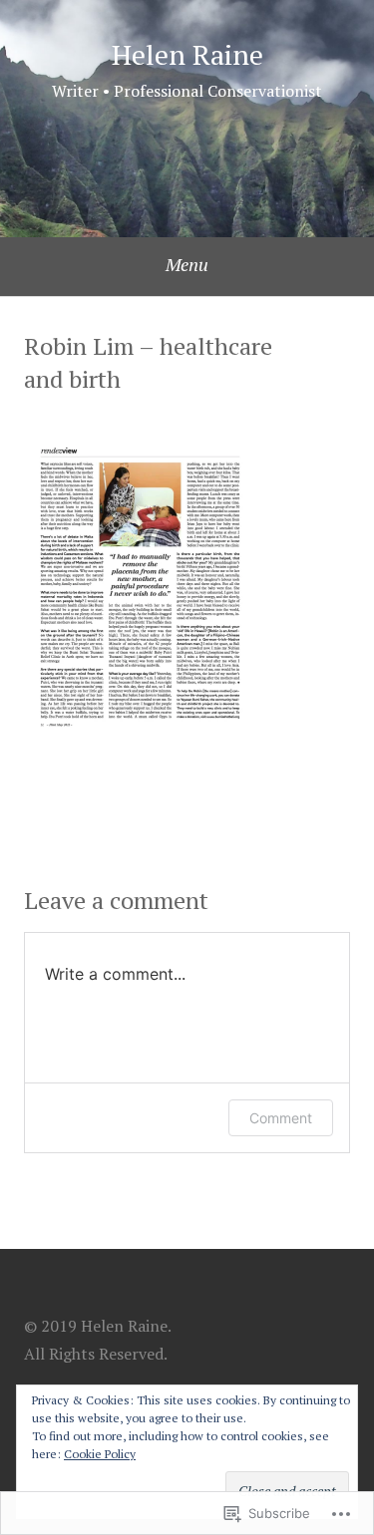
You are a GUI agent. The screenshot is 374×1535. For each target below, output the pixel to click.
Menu (187, 264)
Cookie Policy (100, 1453)
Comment (280, 1117)
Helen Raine (187, 54)
